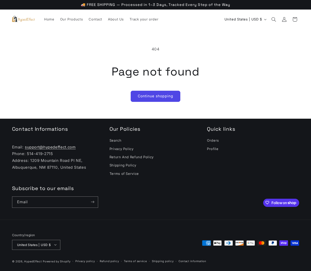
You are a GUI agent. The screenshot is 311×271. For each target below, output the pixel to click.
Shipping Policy (123, 165)
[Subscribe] (92, 202)
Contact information (192, 261)
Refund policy (109, 261)
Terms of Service (124, 174)
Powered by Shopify (56, 261)
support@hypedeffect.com (50, 147)
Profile (212, 149)
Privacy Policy (122, 149)
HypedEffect (33, 261)
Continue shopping (155, 96)
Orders (213, 141)
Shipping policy (162, 261)
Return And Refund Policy (132, 157)
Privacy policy (85, 261)
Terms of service (135, 261)
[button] (273, 19)
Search (116, 141)
